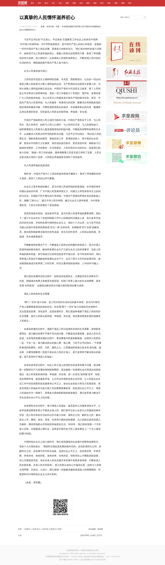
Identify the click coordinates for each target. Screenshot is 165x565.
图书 (102, 3)
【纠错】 (93, 535)
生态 (81, 3)
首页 (32, 3)
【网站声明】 (84, 535)
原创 (108, 3)
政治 (46, 3)
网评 (129, 3)
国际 (95, 3)
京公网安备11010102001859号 (93, 560)
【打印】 (100, 535)
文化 (53, 3)
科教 (74, 3)
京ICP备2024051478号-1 (69, 560)
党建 (67, 3)
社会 (60, 3)
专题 (115, 3)
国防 (88, 3)
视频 (122, 3)
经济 (39, 3)
